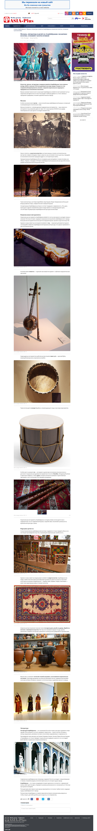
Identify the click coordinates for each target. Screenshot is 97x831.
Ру (58, 13)
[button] (69, 481)
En (62, 13)
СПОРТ (61, 26)
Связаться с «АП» (68, 818)
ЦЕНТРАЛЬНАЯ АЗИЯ (31, 26)
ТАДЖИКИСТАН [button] (16, 26)
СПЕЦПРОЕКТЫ (84, 26)
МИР (42, 26)
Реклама (50, 818)
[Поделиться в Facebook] (32, 799)
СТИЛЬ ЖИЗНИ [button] (51, 26)
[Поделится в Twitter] (43, 799)
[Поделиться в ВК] (49, 799)
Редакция (40, 818)
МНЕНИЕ (72, 26)
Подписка (59, 818)
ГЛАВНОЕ (7, 26)
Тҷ (60, 13)
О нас (31, 818)
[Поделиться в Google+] (37, 799)
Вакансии (77, 818)
